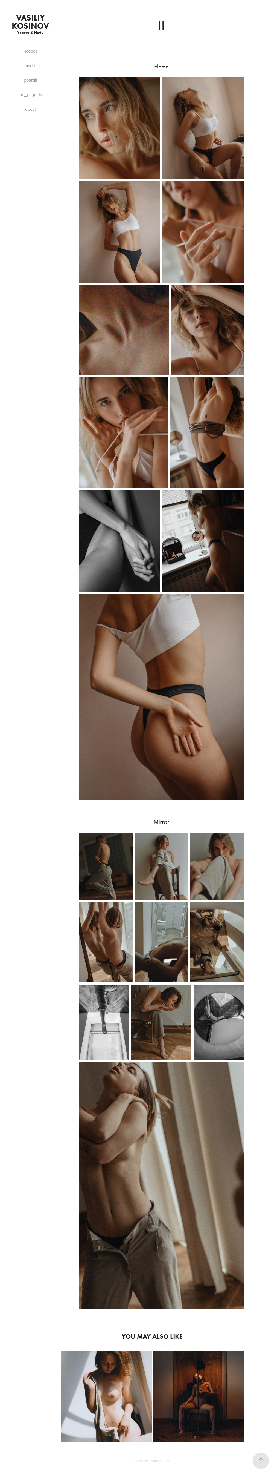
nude (30, 65)
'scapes (30, 51)
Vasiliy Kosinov (30, 22)
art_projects (30, 94)
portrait (30, 80)
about (30, 109)
